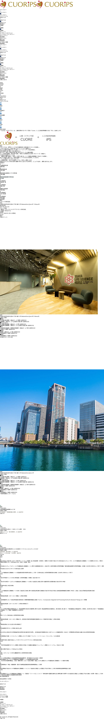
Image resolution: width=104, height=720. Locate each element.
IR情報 (1, 702)
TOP (1, 98)
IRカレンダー (3, 710)
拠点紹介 (2, 688)
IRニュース (3, 703)
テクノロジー (3, 694)
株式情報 (2, 708)
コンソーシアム (4, 695)
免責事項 (2, 712)
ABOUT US (3, 100)
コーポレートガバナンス (6, 704)
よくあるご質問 (4, 42)
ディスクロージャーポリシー (7, 706)
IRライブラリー (4, 707)
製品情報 (2, 43)
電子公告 (2, 711)
